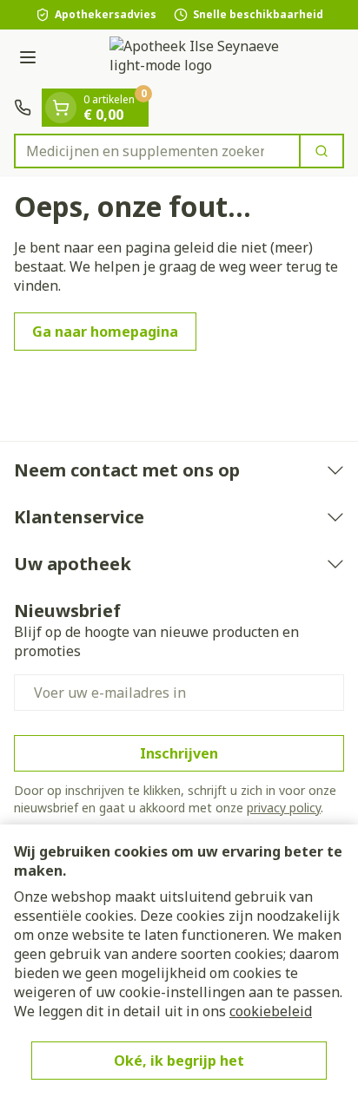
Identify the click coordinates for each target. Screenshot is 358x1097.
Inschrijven (179, 753)
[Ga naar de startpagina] (196, 59)
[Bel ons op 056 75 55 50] (22, 107)
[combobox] (157, 151)
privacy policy (284, 807)
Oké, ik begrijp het (179, 1060)
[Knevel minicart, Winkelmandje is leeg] (60, 107)
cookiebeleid (270, 1011)
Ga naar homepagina (105, 331)
